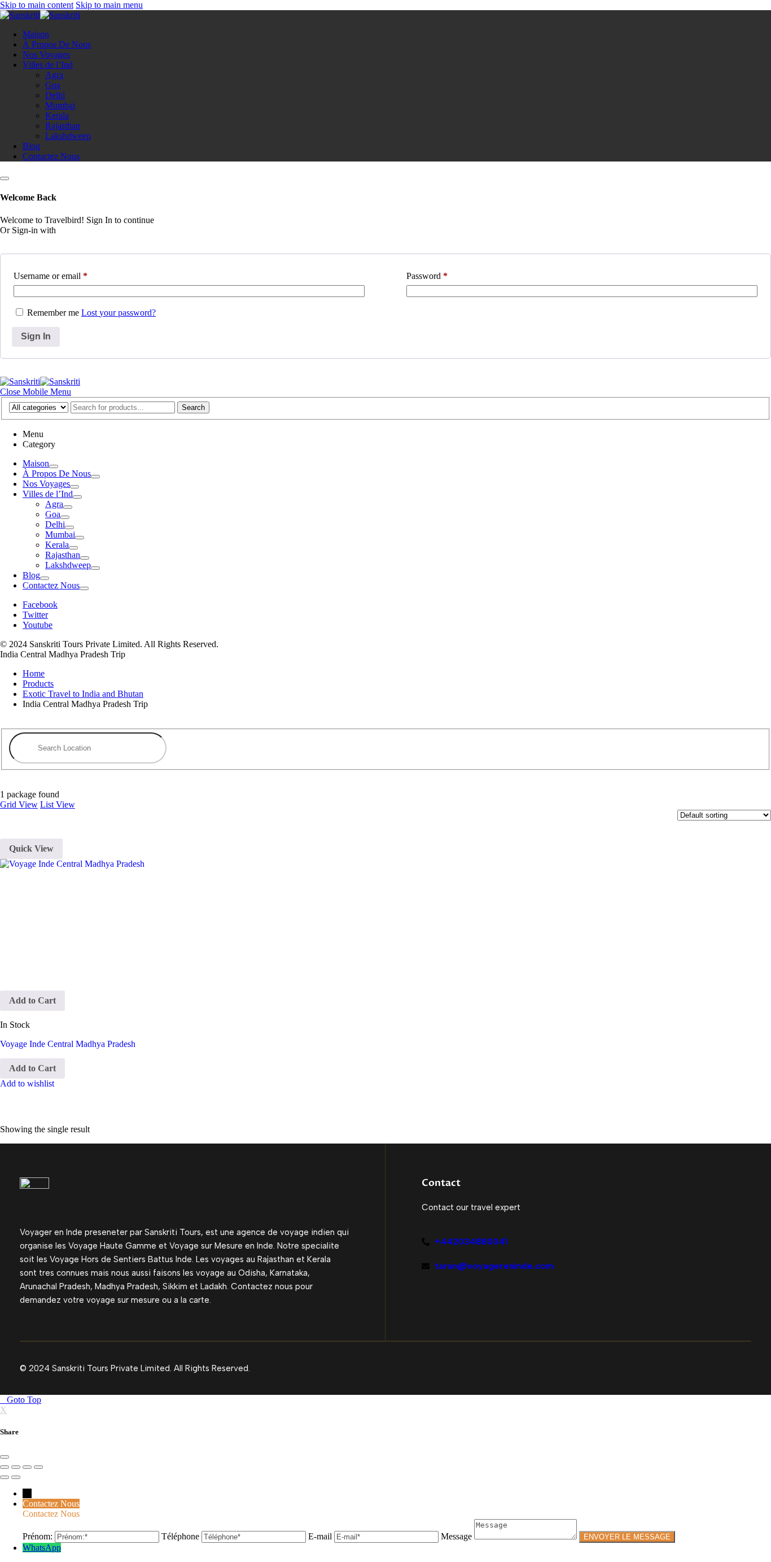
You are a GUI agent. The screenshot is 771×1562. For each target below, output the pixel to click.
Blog (31, 146)
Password (427, 276)
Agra (54, 75)
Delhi (55, 95)
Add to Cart (32, 1000)
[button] (35, 391)
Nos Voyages (46, 54)
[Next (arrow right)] (15, 1477)
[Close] (4, 178)
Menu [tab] (33, 434)
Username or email (50, 276)
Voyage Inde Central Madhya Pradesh (67, 1044)
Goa (52, 85)
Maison (36, 34)
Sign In (36, 336)
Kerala (57, 115)
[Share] (15, 1467)
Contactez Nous (51, 156)
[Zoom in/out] (38, 1467)
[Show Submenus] (53, 466)
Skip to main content (36, 5)
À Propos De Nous (57, 44)
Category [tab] (39, 444)
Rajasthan (62, 125)
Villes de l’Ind (48, 64)
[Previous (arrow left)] (4, 1477)
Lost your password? (118, 312)
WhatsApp (42, 1547)
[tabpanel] (385, 525)
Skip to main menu (109, 5)
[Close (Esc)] (4, 1467)
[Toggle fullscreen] (27, 1467)
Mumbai (60, 105)
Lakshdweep (68, 136)
